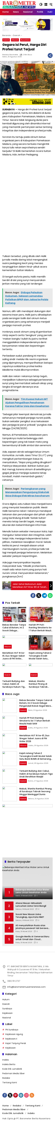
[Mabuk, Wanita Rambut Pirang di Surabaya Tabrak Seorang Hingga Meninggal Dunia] (41, 670)
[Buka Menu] (46, 4)
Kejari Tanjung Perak (15, 1043)
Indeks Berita (8, 1064)
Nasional (6, 1017)
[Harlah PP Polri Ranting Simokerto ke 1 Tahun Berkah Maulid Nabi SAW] (41, 614)
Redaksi (6, 1078)
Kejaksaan (7, 1013)
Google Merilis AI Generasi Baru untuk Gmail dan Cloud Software (32, 938)
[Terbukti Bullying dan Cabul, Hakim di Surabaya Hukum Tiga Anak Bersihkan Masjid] (14, 670)
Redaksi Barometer (10, 54)
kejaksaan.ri (11, 1038)
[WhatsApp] (50, 595)
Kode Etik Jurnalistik (12, 1068)
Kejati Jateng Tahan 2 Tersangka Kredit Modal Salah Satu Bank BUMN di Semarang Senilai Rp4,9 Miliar (40, 656)
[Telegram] (44, 595)
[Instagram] (26, 1095)
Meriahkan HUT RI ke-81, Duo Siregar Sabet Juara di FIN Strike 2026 (13, 656)
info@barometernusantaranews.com (26, 986)
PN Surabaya (11, 1029)
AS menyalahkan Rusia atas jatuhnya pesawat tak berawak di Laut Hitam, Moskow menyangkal (32, 927)
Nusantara (25, 40)
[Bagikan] (50, 55)
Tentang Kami (9, 1082)
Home (5, 1105)
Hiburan (15, 40)
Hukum (6, 999)
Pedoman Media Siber (13, 1073)
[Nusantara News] (19, 4)
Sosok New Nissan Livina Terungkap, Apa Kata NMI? (30, 916)
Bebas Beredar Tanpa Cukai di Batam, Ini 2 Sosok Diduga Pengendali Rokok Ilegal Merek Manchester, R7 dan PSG (14, 627)
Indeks (5, 1059)
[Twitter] (38, 595)
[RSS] (31, 1095)
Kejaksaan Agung (14, 1034)
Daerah (6, 40)
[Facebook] (33, 595)
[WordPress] (21, 1095)
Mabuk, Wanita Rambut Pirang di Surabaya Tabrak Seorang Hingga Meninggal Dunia (38, 684)
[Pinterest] (15, 1095)
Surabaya (7, 1008)
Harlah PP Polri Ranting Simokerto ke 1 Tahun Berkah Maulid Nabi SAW (41, 627)
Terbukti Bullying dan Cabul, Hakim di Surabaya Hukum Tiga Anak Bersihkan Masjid (14, 684)
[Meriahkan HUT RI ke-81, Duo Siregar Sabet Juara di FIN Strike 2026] (14, 642)
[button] (41, 4)
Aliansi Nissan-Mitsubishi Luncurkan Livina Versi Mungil (31, 905)
